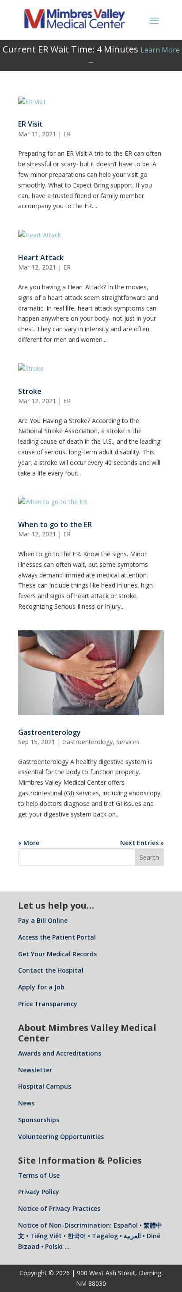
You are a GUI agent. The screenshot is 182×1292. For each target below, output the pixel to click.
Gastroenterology (49, 732)
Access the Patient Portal (57, 937)
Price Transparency (47, 1004)
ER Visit (30, 124)
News (26, 1103)
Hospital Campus (44, 1086)
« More (28, 843)
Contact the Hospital (50, 970)
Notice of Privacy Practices (59, 1208)
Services (128, 742)
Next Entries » (142, 843)
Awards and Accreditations (59, 1053)
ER (67, 134)
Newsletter (35, 1070)
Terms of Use (39, 1175)
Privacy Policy (38, 1191)
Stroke (30, 391)
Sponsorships (38, 1120)
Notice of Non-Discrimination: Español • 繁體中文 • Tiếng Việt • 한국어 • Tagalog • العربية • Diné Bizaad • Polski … (90, 1236)
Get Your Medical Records (57, 954)
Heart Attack (41, 257)
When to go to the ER (55, 524)
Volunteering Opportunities (61, 1136)
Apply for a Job (41, 987)
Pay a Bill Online (43, 920)
